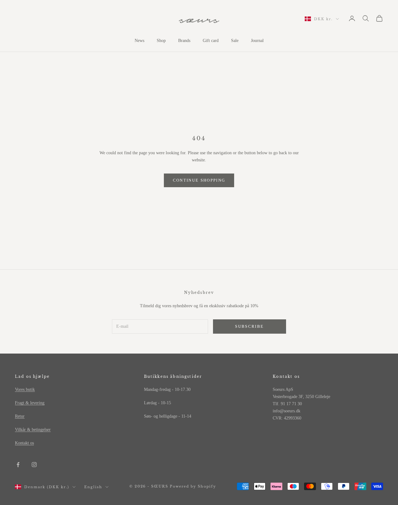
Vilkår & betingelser (33, 429)
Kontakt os (24, 443)
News (139, 40)
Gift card (211, 40)
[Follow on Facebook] (18, 464)
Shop (161, 40)
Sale (234, 40)
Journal (257, 40)
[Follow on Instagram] (34, 464)
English (93, 487)
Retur (20, 416)
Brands (184, 40)
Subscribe (249, 326)
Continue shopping (199, 180)
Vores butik (25, 389)
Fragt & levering (29, 403)
